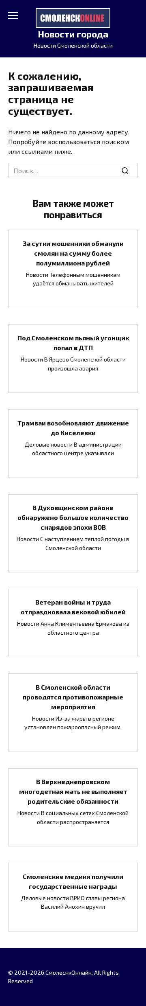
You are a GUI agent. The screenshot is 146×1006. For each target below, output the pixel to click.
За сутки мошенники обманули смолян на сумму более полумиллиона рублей (73, 252)
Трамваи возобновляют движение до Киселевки (73, 427)
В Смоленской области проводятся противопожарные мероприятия (73, 696)
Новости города (73, 33)
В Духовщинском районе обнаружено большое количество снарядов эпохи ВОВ (73, 517)
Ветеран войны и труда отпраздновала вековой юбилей (73, 607)
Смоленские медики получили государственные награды (73, 881)
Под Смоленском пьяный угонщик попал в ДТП (73, 342)
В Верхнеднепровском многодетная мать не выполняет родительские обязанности (73, 791)
